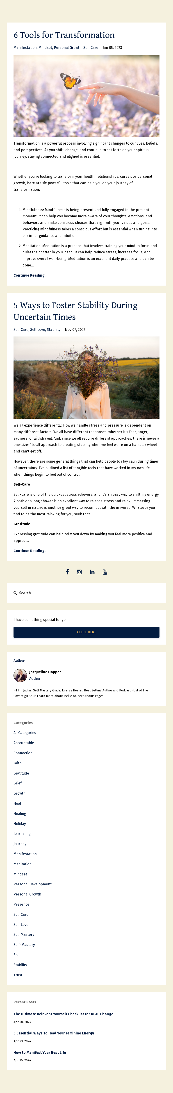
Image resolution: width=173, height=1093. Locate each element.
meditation (23, 864)
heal (17, 803)
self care (90, 47)
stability (53, 329)
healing (20, 813)
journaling (22, 834)
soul (17, 955)
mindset (45, 47)
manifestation (25, 47)
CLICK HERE (86, 632)
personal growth (68, 47)
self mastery (24, 934)
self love (37, 329)
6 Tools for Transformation (64, 35)
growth (19, 793)
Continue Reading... (30, 275)
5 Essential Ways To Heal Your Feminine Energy (54, 1033)
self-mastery (24, 945)
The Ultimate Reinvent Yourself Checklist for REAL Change (63, 1014)
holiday (20, 824)
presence (21, 904)
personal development (33, 884)
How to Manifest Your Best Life (40, 1052)
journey (20, 844)
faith (18, 763)
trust (18, 975)
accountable (24, 743)
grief (18, 783)
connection (23, 753)
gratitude (21, 773)
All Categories (25, 733)
